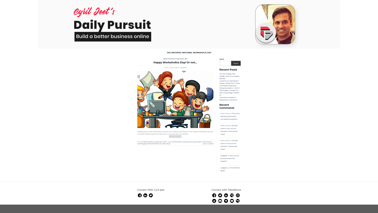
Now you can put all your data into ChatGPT (229, 158)
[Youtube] (232, 201)
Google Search (179, 58)
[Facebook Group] (238, 201)
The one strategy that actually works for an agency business (229, 76)
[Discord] (220, 201)
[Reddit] (214, 201)
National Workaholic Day (154, 143)
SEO (186, 58)
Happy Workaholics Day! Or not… (175, 62)
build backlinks (177, 142)
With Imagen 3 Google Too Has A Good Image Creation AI (229, 92)
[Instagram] (238, 195)
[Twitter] (151, 195)
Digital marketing (168, 58)
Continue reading (175, 136)
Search (221, 59)
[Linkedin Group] (232, 195)
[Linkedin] (145, 195)
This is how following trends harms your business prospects (230, 116)
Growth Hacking (207, 142)
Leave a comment (208, 143)
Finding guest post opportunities (192, 142)
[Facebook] (140, 195)
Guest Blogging (142, 143)
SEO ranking (166, 143)
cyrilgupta (183, 67)
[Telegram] (226, 201)
